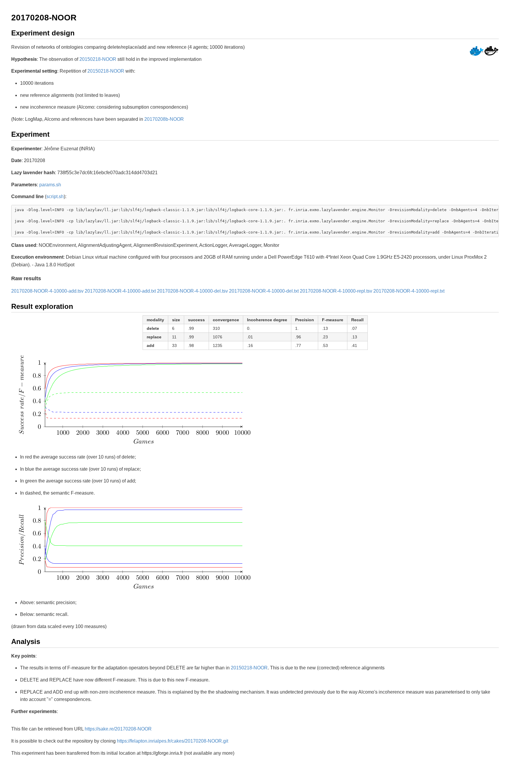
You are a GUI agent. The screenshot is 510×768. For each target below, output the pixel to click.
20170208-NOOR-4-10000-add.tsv (47, 290)
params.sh (50, 184)
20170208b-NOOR (164, 119)
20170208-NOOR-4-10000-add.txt (120, 290)
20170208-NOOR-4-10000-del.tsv (192, 290)
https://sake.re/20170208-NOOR (118, 728)
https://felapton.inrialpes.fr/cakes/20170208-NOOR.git (172, 740)
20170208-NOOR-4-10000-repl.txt (408, 290)
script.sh (55, 196)
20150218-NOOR (97, 59)
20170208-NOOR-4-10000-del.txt (264, 290)
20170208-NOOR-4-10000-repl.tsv (336, 290)
